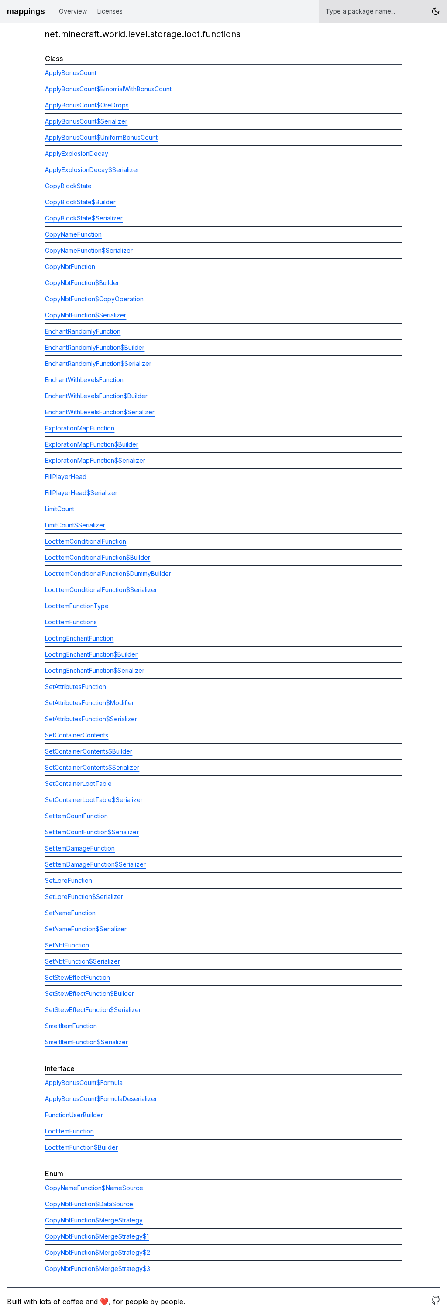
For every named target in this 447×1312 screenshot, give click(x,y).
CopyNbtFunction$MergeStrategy (94, 1220)
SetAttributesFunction (75, 686)
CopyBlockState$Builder (80, 202)
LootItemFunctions (71, 622)
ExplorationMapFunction (79, 428)
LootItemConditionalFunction (85, 541)
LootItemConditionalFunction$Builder (97, 557)
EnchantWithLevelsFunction (84, 379)
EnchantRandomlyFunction (82, 331)
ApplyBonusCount (70, 72)
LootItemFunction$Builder (81, 1147)
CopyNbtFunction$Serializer (85, 315)
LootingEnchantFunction (79, 638)
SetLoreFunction (68, 880)
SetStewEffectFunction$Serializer (93, 1009)
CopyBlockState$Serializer (84, 218)
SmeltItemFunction (71, 1026)
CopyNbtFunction (70, 266)
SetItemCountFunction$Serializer (92, 832)
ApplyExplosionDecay (76, 153)
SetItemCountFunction (76, 816)
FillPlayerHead (65, 476)
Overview (73, 11)
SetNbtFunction (67, 945)
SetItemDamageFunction (80, 848)
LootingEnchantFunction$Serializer (94, 670)
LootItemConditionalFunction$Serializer (101, 589)
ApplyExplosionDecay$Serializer (92, 169)
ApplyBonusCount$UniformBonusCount (101, 137)
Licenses (110, 11)
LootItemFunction (69, 1131)
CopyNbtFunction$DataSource (89, 1204)
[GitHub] (435, 1301)
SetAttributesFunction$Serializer (91, 719)
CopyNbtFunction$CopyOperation (94, 299)
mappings (26, 11)
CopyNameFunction (73, 234)
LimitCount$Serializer (75, 525)
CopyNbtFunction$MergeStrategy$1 (97, 1236)
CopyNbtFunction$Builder (82, 282)
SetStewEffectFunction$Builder (89, 993)
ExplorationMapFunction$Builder (91, 444)
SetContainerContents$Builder (88, 751)
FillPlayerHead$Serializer (81, 492)
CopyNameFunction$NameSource (94, 1187)
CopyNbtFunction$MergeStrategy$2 (97, 1252)
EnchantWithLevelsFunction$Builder (96, 395)
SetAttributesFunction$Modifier (89, 702)
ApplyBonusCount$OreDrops (87, 105)
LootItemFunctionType (77, 606)
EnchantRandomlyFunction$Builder (94, 347)
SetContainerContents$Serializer (92, 767)
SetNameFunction (70, 912)
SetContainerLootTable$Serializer (94, 799)
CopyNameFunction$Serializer (89, 250)
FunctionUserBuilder (74, 1115)
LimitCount (59, 509)
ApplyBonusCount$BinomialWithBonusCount (108, 89)
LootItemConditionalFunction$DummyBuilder (108, 573)
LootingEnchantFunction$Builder (91, 654)
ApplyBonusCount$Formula (84, 1082)
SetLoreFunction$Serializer (84, 896)
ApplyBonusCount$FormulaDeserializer (101, 1098)
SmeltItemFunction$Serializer (86, 1042)
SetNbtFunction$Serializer (82, 961)
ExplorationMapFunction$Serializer (95, 460)
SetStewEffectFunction (77, 977)
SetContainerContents (76, 735)
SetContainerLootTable (78, 783)
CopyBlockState (68, 185)
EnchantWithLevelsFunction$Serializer (100, 412)
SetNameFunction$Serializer (86, 929)
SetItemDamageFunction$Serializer (95, 864)
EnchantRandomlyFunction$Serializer (98, 363)
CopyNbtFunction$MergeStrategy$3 (97, 1268)
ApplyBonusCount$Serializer (86, 121)
